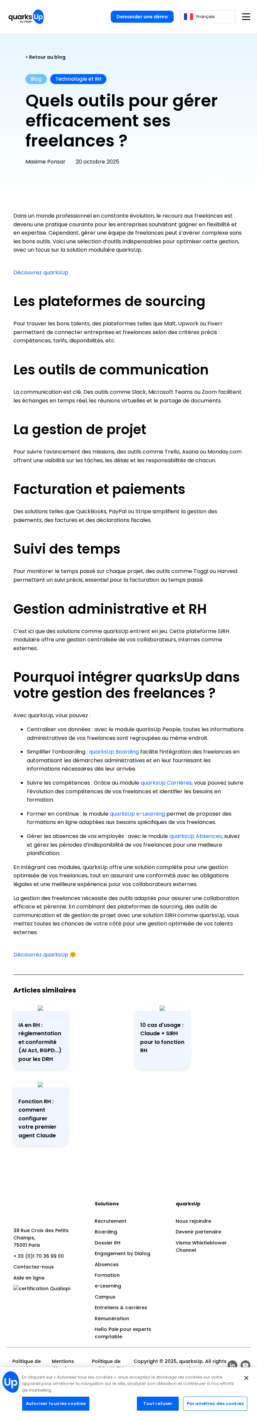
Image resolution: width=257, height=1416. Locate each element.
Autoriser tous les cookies (56, 1403)
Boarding (106, 1231)
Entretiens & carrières (121, 1307)
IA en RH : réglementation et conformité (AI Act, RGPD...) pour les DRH (40, 1042)
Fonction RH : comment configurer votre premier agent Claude (37, 1118)
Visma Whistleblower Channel (201, 1246)
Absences (107, 1264)
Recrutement (110, 1221)
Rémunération (112, 1318)
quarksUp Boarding (114, 752)
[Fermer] (246, 1378)
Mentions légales (63, 1365)
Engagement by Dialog (122, 1253)
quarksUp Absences (195, 836)
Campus (105, 1297)
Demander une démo (142, 16)
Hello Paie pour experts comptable (123, 1333)
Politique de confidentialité (106, 1365)
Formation (107, 1275)
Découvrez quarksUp (40, 272)
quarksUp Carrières (166, 783)
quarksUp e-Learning (137, 814)
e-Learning (108, 1286)
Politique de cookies (26, 1365)
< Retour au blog (45, 57)
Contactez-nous (33, 1266)
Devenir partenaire (198, 1231)
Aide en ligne (29, 1278)
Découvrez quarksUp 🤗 (44, 954)
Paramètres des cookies (215, 1403)
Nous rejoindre (193, 1221)
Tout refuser (158, 1403)
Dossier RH (107, 1242)
